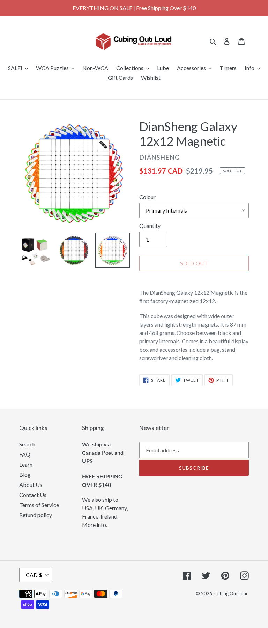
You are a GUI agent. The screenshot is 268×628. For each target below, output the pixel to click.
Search (27, 444)
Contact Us (32, 494)
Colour (147, 196)
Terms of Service (39, 504)
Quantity (150, 225)
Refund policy (35, 515)
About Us (30, 484)
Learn (25, 464)
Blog (25, 474)
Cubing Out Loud (231, 593)
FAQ (24, 454)
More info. (94, 524)
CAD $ (34, 575)
